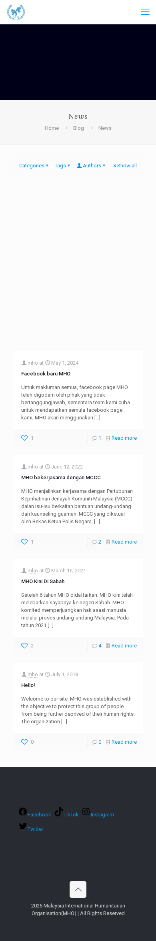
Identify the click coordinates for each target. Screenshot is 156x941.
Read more (124, 438)
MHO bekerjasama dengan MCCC (61, 477)
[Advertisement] (78, 269)
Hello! (28, 685)
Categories (31, 166)
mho (33, 363)
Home (52, 128)
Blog (78, 128)
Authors (92, 166)
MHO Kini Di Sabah (42, 581)
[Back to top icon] (78, 889)
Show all (127, 166)
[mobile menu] (145, 12)
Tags (60, 166)
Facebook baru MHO (45, 374)
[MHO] (16, 12)
